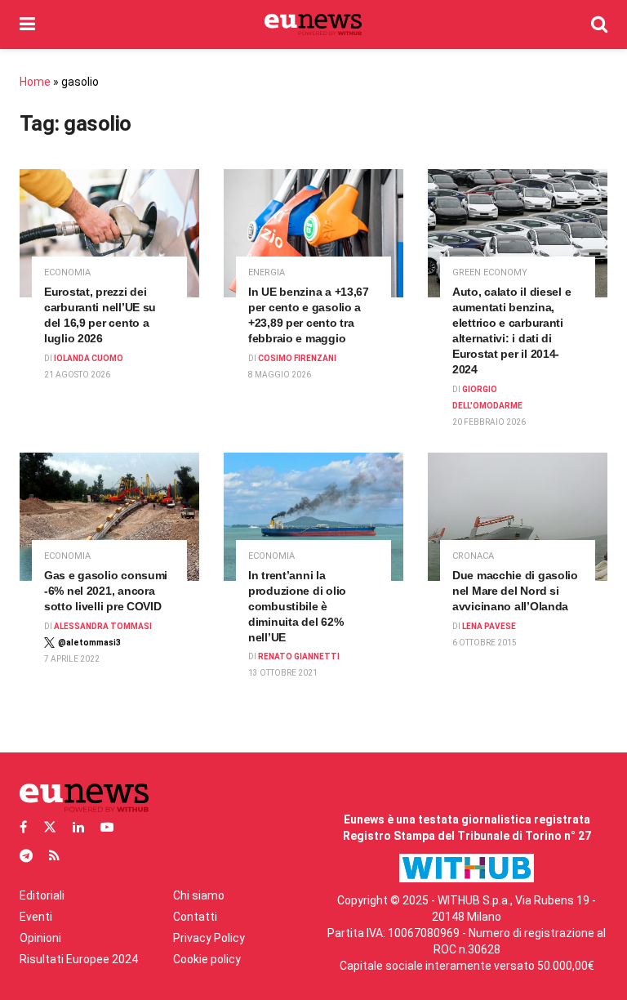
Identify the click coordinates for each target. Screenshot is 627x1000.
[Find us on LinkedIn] (78, 827)
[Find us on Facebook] (23, 827)
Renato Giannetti (299, 656)
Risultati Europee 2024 (79, 959)
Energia (266, 272)
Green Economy (489, 272)
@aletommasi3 (89, 642)
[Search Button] (599, 24)
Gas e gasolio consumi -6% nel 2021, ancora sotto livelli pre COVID (105, 591)
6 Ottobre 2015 (484, 642)
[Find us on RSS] (54, 855)
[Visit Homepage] (313, 24)
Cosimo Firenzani (297, 358)
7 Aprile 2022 (72, 658)
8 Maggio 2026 (279, 374)
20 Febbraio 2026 (489, 421)
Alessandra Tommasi (103, 626)
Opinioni (40, 937)
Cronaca (473, 555)
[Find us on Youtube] (106, 827)
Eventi (36, 916)
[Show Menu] (27, 24)
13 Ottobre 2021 (283, 672)
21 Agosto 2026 (77, 374)
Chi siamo (199, 895)
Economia (67, 272)
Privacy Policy (209, 937)
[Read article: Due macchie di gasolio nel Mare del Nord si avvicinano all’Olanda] (517, 517)
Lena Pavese (489, 626)
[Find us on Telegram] (26, 855)
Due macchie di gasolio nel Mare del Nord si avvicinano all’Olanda (515, 591)
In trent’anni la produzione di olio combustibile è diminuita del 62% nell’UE (297, 606)
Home (35, 81)
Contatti (195, 916)
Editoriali (42, 895)
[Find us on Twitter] (49, 827)
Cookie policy (207, 959)
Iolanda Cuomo (88, 358)
